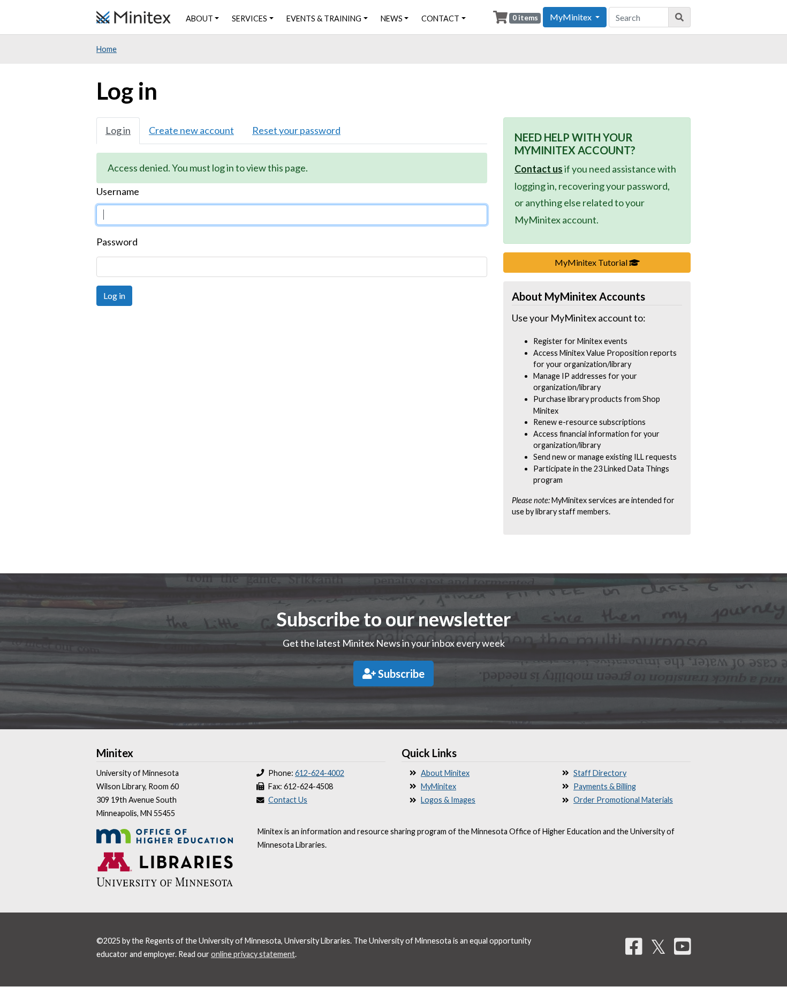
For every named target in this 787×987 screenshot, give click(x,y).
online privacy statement (253, 954)
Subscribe (400, 673)
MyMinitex (438, 786)
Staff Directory (599, 772)
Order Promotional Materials (623, 799)
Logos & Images (448, 799)
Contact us (538, 169)
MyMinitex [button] (571, 17)
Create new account (191, 130)
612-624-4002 (319, 772)
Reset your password (296, 130)
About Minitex (445, 772)
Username (117, 191)
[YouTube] (682, 946)
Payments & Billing (604, 786)
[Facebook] (633, 946)
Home (106, 49)
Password (117, 242)
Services (249, 18)
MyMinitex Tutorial (623, 262)
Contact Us (287, 799)
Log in (118, 130)
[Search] (680, 17)
